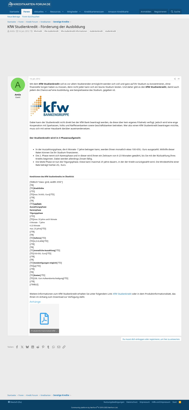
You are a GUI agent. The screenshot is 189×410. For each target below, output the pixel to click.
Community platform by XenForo (94, 407)
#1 (179, 79)
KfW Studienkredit (122, 293)
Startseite (14, 11)
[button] (46, 11)
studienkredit (110, 31)
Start (174, 402)
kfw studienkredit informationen (74, 31)
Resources (55, 11)
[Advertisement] (94, 55)
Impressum (145, 402)
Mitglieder (72, 11)
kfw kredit (38, 31)
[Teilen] (175, 79)
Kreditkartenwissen (94, 11)
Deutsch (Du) (16, 402)
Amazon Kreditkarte (118, 11)
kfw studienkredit (51, 31)
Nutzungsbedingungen (114, 402)
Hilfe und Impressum (161, 402)
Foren (26, 11)
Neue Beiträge (13, 16)
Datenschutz (131, 402)
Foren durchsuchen (30, 16)
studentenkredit (96, 31)
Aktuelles (39, 11)
